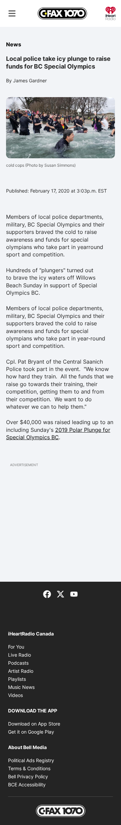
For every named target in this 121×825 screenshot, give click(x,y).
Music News (21, 687)
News (13, 44)
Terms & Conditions (29, 768)
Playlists (17, 679)
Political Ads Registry (31, 760)
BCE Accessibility (27, 784)
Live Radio (19, 655)
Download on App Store (34, 724)
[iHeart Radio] (111, 12)
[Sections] (12, 13)
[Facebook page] (47, 594)
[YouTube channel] (74, 594)
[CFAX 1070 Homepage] (62, 13)
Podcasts (18, 663)
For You (16, 647)
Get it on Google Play (31, 732)
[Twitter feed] (60, 594)
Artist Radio (20, 671)
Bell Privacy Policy (28, 776)
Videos (15, 695)
